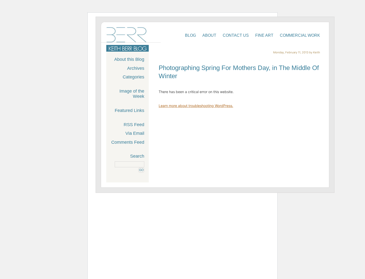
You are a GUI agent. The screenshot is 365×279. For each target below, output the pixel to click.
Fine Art (264, 35)
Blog (190, 35)
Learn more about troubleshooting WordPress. (196, 106)
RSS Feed (134, 124)
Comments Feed (127, 142)
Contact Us (236, 35)
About (209, 35)
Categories (133, 76)
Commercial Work (300, 35)
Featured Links (129, 110)
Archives (135, 68)
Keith (316, 52)
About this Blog (129, 59)
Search (137, 156)
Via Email (134, 133)
